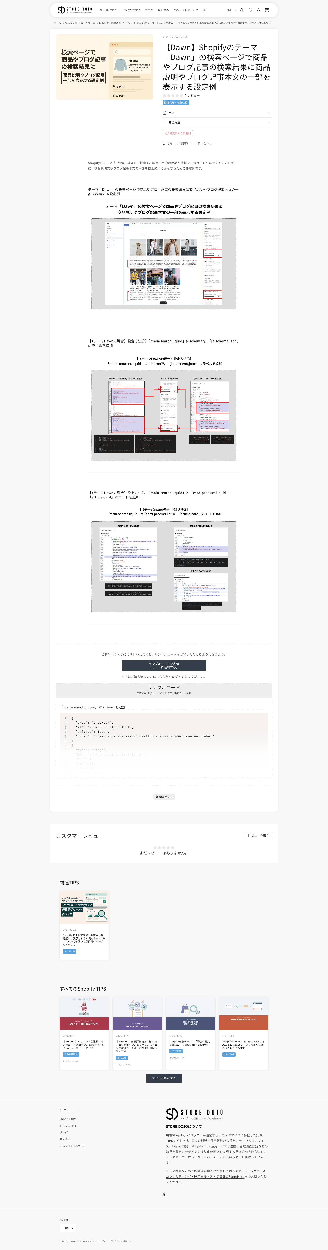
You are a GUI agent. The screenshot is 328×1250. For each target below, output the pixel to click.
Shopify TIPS (68, 1119)
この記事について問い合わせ (194, 143)
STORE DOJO (75, 1241)
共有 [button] (169, 143)
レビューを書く (258, 835)
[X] (204, 10)
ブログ (64, 1132)
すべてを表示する (164, 1078)
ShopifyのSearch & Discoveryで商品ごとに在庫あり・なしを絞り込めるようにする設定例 (243, 1045)
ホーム (57, 23)
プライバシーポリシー (121, 1241)
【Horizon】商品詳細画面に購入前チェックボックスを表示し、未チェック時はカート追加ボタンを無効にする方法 (136, 1046)
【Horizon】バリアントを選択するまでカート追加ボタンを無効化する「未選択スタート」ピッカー (83, 1045)
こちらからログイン (170, 676)
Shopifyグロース (253, 1171)
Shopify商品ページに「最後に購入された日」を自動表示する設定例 (189, 1043)
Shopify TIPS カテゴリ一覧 (80, 23)
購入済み (65, 1139)
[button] (109, 10)
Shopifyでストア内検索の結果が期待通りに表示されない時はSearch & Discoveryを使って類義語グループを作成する (84, 940)
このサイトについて (72, 1146)
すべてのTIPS (68, 1125)
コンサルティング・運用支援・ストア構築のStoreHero (205, 1176)
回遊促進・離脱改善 (110, 23)
